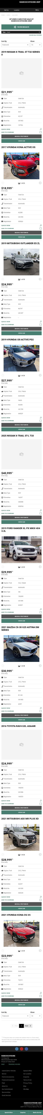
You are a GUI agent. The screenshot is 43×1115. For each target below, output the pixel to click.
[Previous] (2, 183)
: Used (6, 32)
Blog (24, 1086)
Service (4, 1074)
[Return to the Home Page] (5, 1105)
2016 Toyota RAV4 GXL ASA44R (18, 726)
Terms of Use (27, 1080)
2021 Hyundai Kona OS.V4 (15, 915)
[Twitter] (3, 15)
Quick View (5, 129)
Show (32, 41)
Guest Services (6, 1095)
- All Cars (15, 15)
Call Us (6, 10)
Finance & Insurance (8, 1080)
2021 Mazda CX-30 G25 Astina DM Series (20, 628)
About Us (5, 1086)
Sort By (4, 41)
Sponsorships (6, 1092)
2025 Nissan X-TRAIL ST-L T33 (17, 435)
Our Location (27, 1074)
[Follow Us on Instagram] (16, 1049)
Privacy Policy (27, 1083)
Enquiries (26, 1077)
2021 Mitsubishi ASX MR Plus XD (20, 818)
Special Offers (27, 1071)
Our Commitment (7, 1089)
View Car (21, 141)
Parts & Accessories (8, 1077)
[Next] (40, 183)
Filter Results (23, 27)
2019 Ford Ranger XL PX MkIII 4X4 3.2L (20, 529)
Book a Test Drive (21, 136)
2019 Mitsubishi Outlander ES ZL (20, 243)
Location (16, 10)
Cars (8, 15)
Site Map (26, 1089)
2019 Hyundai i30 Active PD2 (17, 339)
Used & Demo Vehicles (9, 1071)
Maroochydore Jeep (29, 2)
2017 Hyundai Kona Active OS (18, 147)
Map (3, 1064)
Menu (37, 10)
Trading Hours (14, 1064)
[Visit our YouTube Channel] (21, 1049)
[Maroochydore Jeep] (7, 3)
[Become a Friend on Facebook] (26, 1049)
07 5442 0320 (10, 1062)
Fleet (3, 1083)
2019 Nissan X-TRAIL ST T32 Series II (20, 53)
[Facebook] (1, 15)
